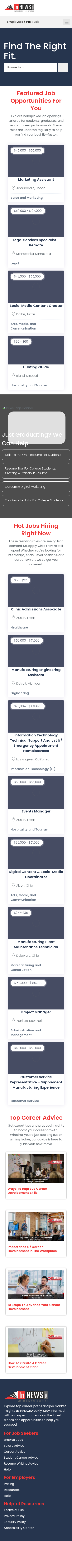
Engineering (20, 693)
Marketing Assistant (36, 179)
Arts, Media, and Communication (23, 326)
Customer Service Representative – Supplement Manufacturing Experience (36, 1082)
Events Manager (36, 811)
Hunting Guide (36, 367)
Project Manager (36, 1012)
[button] (66, 22)
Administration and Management (26, 1032)
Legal (15, 263)
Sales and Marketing (27, 197)
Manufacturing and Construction (26, 967)
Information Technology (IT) (33, 769)
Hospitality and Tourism (29, 385)
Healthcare (19, 627)
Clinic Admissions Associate (36, 609)
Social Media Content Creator (36, 305)
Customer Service (25, 1101)
